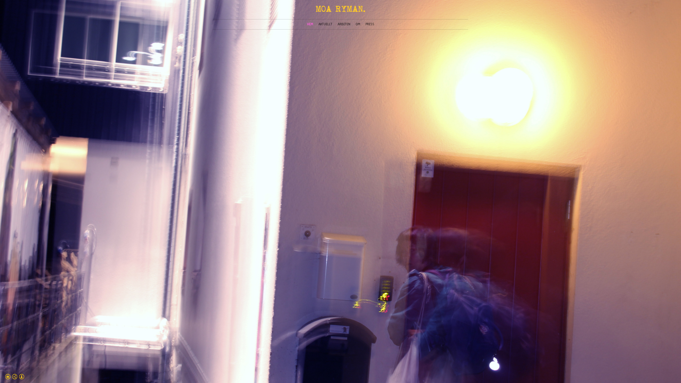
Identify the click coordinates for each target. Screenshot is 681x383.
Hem (310, 24)
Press (370, 24)
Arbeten (344, 24)
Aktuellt (325, 24)
